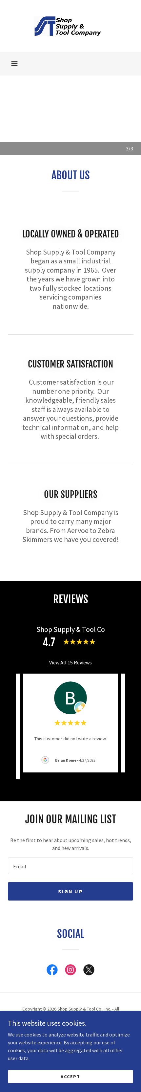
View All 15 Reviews (70, 662)
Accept (70, 1076)
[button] (14, 63)
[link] (70, 26)
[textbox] (70, 865)
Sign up (70, 891)
